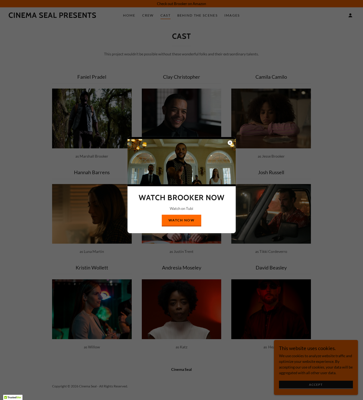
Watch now (181, 220)
